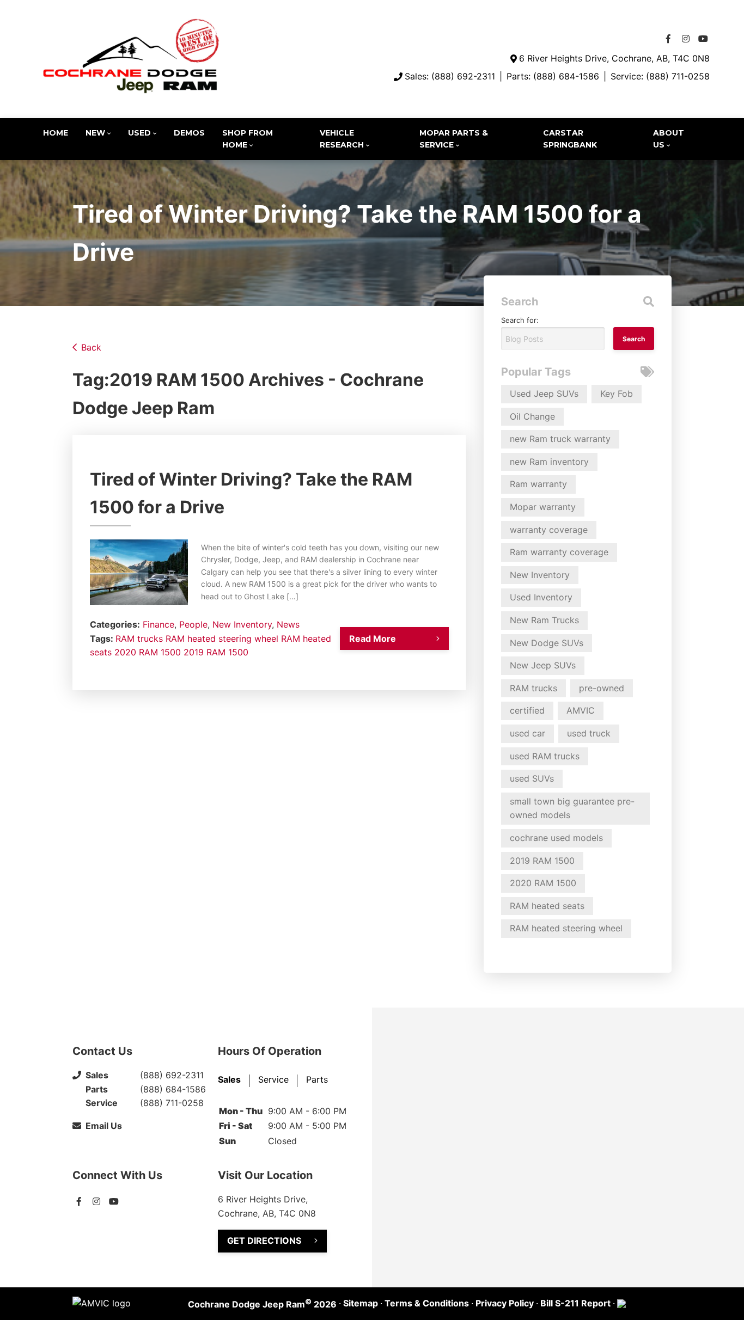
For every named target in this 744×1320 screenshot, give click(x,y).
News (288, 624)
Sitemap (360, 1303)
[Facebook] (668, 38)
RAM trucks (139, 638)
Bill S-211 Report (575, 1303)
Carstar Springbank (570, 139)
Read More (372, 638)
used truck (589, 733)
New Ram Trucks (544, 620)
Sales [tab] (229, 1079)
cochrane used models (556, 837)
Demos (189, 133)
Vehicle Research (342, 139)
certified (527, 710)
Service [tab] (273, 1079)
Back (91, 347)
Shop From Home (247, 139)
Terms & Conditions (427, 1303)
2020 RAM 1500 (147, 652)
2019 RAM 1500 (216, 652)
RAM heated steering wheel (222, 638)
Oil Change (532, 416)
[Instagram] (685, 38)
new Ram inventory (549, 461)
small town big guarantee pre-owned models (572, 808)
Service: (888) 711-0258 (660, 76)
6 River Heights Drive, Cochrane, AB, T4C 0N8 (614, 58)
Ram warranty (538, 483)
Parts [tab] (317, 1079)
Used (139, 133)
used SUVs (532, 778)
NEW (95, 133)
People (193, 624)
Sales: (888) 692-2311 (450, 76)
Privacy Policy (504, 1303)
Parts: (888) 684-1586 (553, 76)
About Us (668, 139)
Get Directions (264, 1240)
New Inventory (242, 624)
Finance (158, 624)
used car (527, 733)
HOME (55, 133)
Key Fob (616, 393)
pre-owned (601, 688)
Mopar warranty (543, 506)
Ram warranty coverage (559, 552)
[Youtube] (703, 38)
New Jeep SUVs (543, 665)
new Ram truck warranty (560, 438)
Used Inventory (541, 597)
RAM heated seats (547, 905)
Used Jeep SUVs (544, 393)
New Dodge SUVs (546, 642)
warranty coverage (549, 529)
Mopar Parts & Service (453, 139)
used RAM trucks (545, 756)
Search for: (520, 320)
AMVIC (580, 710)
